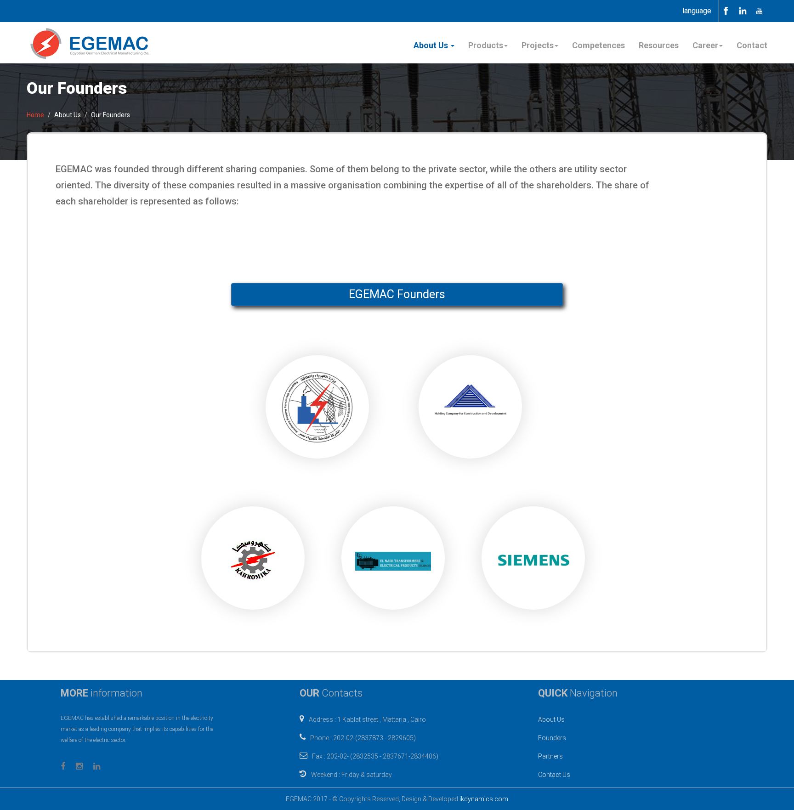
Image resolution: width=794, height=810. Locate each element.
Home (35, 115)
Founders (552, 738)
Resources (659, 45)
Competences (598, 45)
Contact (752, 45)
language (696, 10)
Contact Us (554, 774)
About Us (551, 719)
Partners (550, 756)
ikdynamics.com (483, 799)
